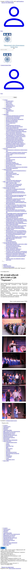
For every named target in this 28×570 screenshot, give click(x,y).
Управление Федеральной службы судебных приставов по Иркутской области (16, 237)
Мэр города (8, 109)
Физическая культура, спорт (12, 174)
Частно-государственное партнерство (14, 119)
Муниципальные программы (12, 118)
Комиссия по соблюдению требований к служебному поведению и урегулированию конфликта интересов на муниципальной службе (16, 255)
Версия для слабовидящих (7, 2)
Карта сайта (6, 545)
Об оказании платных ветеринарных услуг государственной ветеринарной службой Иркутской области (16, 234)
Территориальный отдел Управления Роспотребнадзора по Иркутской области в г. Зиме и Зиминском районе (16, 223)
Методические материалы (12, 247)
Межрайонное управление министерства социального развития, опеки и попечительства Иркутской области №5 (15, 200)
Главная (5, 264)
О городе (5, 99)
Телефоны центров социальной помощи (15, 228)
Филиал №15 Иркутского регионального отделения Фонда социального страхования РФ (16, 211)
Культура (8, 178)
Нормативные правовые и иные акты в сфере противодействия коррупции (16, 244)
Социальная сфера (7, 169)
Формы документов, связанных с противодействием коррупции (13, 249)
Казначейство (9, 160)
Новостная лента (7, 265)
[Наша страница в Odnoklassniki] (1, 566)
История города (9, 101)
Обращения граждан (8, 539)
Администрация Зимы (6, 65)
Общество (8, 179)
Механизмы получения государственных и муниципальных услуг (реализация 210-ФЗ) (16, 231)
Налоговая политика (11, 162)
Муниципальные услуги (9, 536)
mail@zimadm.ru (20, 1)
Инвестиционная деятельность (13, 125)
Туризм (7, 124)
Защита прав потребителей (12, 127)
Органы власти (6, 108)
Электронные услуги (11, 147)
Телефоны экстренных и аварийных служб (16, 206)
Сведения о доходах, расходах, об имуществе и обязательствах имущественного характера (16, 252)
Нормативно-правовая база (12, 163)
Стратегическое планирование (13, 116)
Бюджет (8, 156)
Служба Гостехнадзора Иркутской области (16, 204)
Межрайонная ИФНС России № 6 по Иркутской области (14, 208)
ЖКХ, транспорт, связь (11, 182)
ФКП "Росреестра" (10, 239)
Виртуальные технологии (15, 568)
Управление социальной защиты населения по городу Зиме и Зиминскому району (16, 226)
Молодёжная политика (11, 173)
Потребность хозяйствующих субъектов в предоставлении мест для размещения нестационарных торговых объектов (15, 145)
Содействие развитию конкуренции (14, 126)
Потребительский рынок (11, 121)
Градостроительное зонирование (13, 185)
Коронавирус (9, 240)
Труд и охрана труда (10, 123)
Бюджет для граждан (11, 165)
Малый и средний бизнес (12, 120)
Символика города (10, 105)
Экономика (5, 114)
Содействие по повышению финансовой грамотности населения (15, 189)
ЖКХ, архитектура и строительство (11, 181)
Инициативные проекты (9, 540)
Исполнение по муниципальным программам (16, 167)
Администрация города (11, 420)
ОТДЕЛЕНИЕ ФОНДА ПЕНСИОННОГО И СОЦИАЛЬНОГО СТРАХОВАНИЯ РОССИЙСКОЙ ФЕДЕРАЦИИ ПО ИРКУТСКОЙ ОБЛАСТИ (16, 215)
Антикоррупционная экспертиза (13, 246)
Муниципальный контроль (12, 186)
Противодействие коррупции (10, 242)
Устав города (9, 103)
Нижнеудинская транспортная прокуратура (16, 195)
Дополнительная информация (10, 542)
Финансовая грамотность (12, 168)
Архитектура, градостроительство (14, 184)
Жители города (9, 104)
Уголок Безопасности (11, 241)
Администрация (10, 110)
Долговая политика (10, 159)
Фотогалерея (9, 107)
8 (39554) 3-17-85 (9, 1)
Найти (15, 97)
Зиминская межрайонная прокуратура (15, 191)
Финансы (5, 148)
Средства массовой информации (13, 180)
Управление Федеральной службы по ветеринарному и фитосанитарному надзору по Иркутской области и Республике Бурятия (16, 219)
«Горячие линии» (10, 229)
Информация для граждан (9, 187)
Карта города (9, 102)
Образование (9, 175)
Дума (7, 112)
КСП (7, 113)
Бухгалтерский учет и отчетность (13, 164)
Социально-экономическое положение (15, 115)
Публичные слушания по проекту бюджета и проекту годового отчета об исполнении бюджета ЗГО (16, 153)
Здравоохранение (10, 176)
